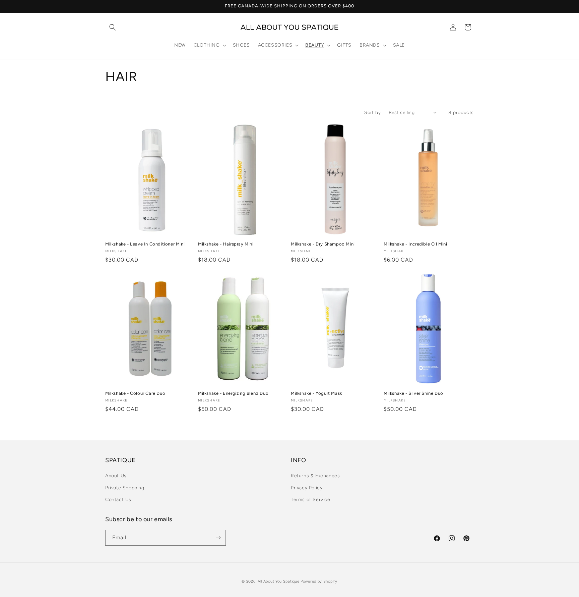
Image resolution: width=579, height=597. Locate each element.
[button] (112, 27)
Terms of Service (310, 499)
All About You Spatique (278, 581)
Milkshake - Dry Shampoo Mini (323, 244)
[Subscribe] (218, 538)
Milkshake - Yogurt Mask (316, 393)
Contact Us (118, 499)
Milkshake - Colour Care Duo (135, 393)
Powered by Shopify (319, 581)
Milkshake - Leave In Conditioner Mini (145, 244)
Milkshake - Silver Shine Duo (413, 393)
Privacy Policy (306, 488)
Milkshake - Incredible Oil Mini (415, 244)
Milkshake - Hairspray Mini (226, 244)
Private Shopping (124, 488)
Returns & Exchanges (315, 476)
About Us (116, 476)
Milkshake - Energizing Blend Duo (233, 393)
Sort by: (373, 112)
